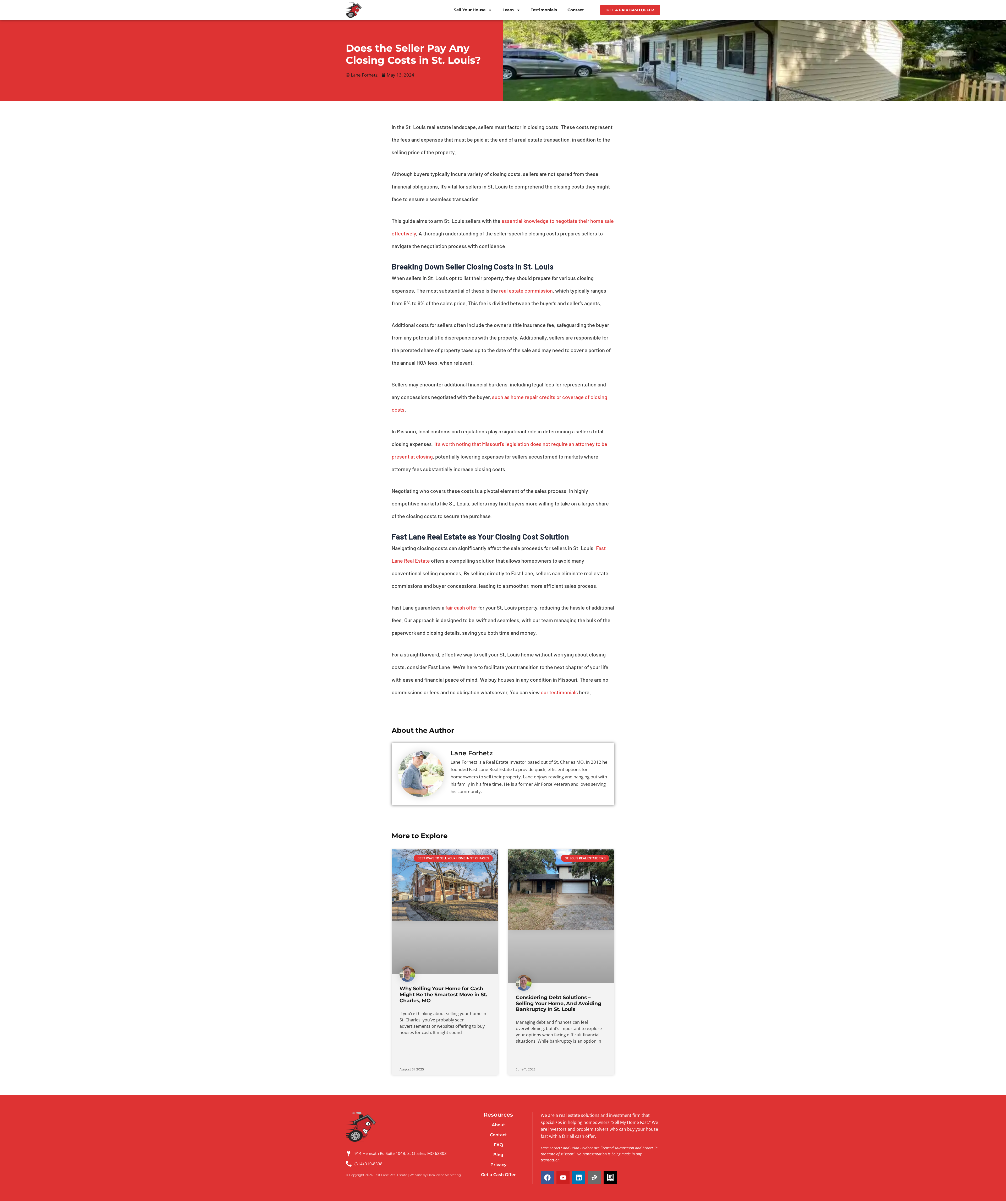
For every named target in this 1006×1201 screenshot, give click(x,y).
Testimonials (544, 9)
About (498, 1124)
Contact (575, 9)
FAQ (498, 1144)
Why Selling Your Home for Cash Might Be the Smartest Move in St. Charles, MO (443, 994)
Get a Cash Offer (498, 1174)
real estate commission (525, 290)
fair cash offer (460, 607)
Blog (498, 1154)
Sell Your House (469, 9)
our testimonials (559, 692)
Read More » (410, 1055)
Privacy (498, 1164)
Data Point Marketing (444, 1175)
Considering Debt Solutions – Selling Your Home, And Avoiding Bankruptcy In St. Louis (558, 1003)
